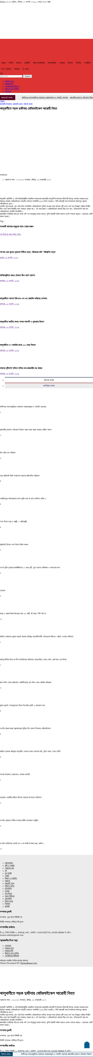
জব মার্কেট (8, 873)
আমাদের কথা (9, 81)
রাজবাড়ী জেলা (17, 104)
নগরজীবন (87, 63)
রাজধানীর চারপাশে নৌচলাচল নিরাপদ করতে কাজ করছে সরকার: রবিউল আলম (25, 429)
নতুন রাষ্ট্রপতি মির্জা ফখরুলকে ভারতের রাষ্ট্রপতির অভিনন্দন (20, 475)
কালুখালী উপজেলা (6, 104)
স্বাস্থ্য (7, 876)
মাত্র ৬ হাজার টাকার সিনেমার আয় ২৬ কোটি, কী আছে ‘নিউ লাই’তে (23, 613)
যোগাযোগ (8, 91)
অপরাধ (7, 891)
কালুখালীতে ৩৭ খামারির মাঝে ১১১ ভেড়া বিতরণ (18, 344)
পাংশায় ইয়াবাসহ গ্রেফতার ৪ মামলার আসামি (15, 774)
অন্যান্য (17, 69)
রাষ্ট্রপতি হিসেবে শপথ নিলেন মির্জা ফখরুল (14, 544)
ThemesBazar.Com (28, 963)
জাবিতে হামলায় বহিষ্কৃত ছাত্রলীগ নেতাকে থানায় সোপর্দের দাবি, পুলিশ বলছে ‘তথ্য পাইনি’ (30, 751)
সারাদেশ (18, 63)
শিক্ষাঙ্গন (78, 63)
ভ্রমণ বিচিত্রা (9, 896)
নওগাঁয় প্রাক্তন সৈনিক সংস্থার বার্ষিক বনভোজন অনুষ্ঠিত (19, 820)
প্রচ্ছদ (3, 63)
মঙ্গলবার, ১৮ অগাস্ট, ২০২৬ (9, 280)
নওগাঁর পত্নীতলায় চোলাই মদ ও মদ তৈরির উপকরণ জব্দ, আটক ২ (22, 843)
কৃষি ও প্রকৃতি (10, 865)
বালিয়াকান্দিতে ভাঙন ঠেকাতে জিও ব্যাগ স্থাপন (17, 275)
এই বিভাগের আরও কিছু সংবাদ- (10, 234)
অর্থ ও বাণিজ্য (6, 69)
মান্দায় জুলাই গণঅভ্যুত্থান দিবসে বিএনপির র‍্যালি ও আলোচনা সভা (22, 705)
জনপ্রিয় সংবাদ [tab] (49, 385)
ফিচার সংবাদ (9, 901)
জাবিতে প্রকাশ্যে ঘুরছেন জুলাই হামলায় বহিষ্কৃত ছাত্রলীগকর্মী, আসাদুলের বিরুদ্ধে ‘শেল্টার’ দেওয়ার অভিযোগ (36, 636)
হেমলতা (2, 590)
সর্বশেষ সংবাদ (28, 104)
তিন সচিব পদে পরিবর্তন (8, 452)
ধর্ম (6, 871)
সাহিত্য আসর (9, 886)
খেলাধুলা (62, 63)
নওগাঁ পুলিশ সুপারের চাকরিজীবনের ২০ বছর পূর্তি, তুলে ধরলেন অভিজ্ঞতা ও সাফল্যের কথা (30, 567)
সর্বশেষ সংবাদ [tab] (49, 380)
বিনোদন (70, 63)
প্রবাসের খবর (9, 868)
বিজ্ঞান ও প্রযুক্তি (11, 878)
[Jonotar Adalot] (46, 23)
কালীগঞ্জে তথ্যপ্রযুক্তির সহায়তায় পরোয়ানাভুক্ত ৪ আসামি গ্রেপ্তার (37, 97)
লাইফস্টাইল (9, 863)
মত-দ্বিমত (8, 893)
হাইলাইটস (8, 888)
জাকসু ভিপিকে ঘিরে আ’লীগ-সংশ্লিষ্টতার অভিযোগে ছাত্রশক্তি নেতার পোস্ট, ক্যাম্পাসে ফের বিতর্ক (33, 659)
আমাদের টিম (9, 84)
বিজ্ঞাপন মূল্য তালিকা (12, 89)
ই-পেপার (26, 69)
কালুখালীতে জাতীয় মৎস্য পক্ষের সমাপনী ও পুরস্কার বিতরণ (22, 321)
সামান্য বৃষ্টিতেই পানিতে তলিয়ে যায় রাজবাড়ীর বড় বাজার (21, 368)
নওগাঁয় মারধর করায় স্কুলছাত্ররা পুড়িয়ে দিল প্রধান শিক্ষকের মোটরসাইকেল (25, 728)
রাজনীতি (27, 63)
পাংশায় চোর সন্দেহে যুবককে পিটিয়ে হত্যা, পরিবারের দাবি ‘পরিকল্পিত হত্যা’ (28, 252)
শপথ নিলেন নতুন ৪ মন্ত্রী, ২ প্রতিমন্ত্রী (13, 521)
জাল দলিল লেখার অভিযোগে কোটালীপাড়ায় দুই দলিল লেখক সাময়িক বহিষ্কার (25, 682)
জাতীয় (11, 63)
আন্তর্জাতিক (52, 63)
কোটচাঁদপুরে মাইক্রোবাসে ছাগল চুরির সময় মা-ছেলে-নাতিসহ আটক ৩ (23, 498)
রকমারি (7, 906)
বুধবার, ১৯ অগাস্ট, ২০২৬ (9, 257)
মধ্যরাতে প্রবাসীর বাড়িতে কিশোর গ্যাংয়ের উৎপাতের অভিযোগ (21, 797)
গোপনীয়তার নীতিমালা (12, 86)
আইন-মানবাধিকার (39, 63)
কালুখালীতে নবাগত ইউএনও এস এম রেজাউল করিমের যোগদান (23, 298)
